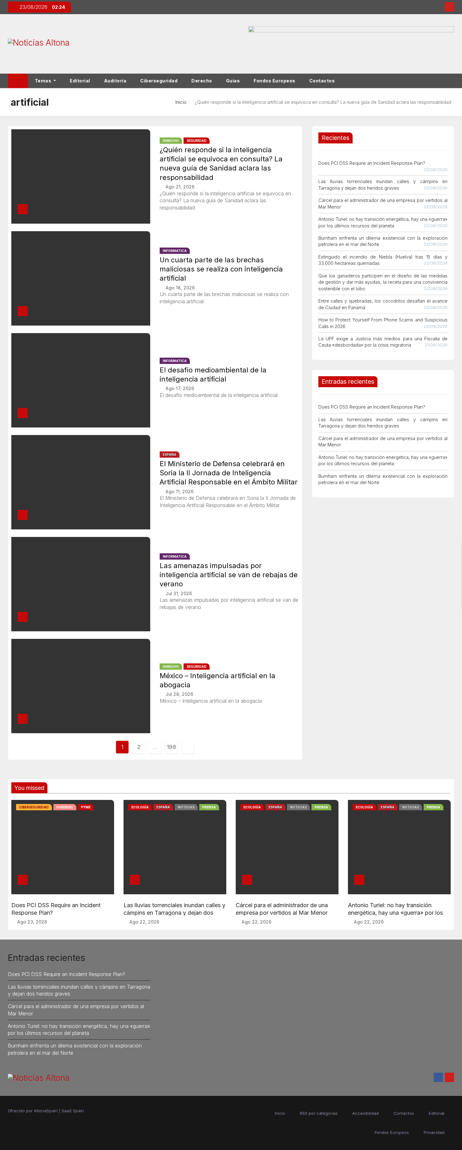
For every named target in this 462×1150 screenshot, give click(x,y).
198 (171, 747)
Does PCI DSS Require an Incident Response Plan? (371, 163)
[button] (452, 81)
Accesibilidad (365, 1113)
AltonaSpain (46, 1110)
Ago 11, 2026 (180, 491)
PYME (86, 807)
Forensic (65, 807)
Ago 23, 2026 (32, 921)
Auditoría (115, 80)
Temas (43, 80)
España (169, 454)
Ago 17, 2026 (180, 388)
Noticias (186, 807)
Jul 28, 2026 (179, 694)
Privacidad (434, 1132)
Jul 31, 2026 (179, 593)
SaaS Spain (73, 1110)
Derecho (201, 80)
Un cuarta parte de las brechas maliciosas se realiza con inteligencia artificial (221, 269)
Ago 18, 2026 (180, 287)
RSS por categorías (319, 1113)
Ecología (140, 807)
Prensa (209, 807)
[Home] (18, 81)
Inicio (180, 102)
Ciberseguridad (159, 80)
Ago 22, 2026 (144, 921)
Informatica (175, 251)
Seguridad (196, 140)
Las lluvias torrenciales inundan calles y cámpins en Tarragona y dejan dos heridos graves (174, 913)
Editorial (80, 80)
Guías (233, 80)
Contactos (322, 80)
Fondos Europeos (274, 80)
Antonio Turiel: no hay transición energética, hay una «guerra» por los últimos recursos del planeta (395, 913)
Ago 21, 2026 (180, 186)
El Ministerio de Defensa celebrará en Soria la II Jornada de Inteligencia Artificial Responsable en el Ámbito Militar (229, 473)
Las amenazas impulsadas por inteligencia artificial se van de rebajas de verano (229, 574)
